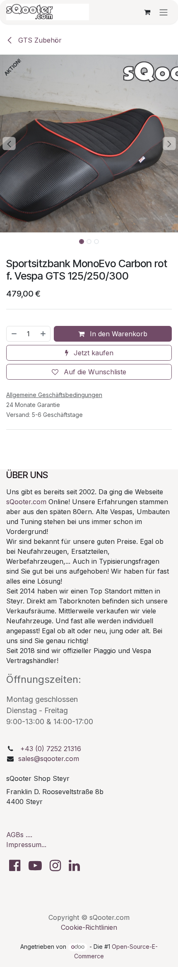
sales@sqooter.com (48, 758)
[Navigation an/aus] (163, 12)
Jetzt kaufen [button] (92, 353)
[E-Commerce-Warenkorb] (147, 12)
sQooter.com (26, 502)
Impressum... (26, 844)
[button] (9, 143)
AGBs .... (19, 835)
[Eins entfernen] (14, 333)
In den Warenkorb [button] (117, 334)
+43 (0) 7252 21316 (50, 748)
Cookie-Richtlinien (89, 927)
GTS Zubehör (39, 40)
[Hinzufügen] (43, 333)
